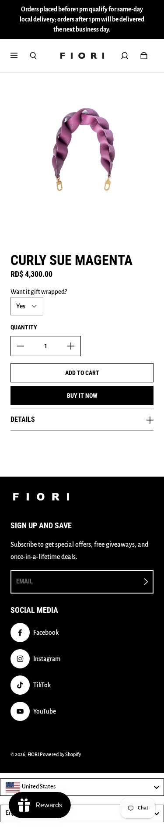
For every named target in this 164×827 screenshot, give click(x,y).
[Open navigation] (20, 55)
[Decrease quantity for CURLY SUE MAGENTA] (20, 346)
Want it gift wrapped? (38, 292)
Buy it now (82, 395)
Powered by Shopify (60, 754)
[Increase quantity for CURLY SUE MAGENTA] (70, 346)
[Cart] (144, 55)
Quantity (23, 327)
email (24, 581)
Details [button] (22, 419)
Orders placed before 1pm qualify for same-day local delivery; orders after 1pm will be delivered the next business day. (82, 19)
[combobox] (82, 787)
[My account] (124, 55)
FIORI (33, 754)
